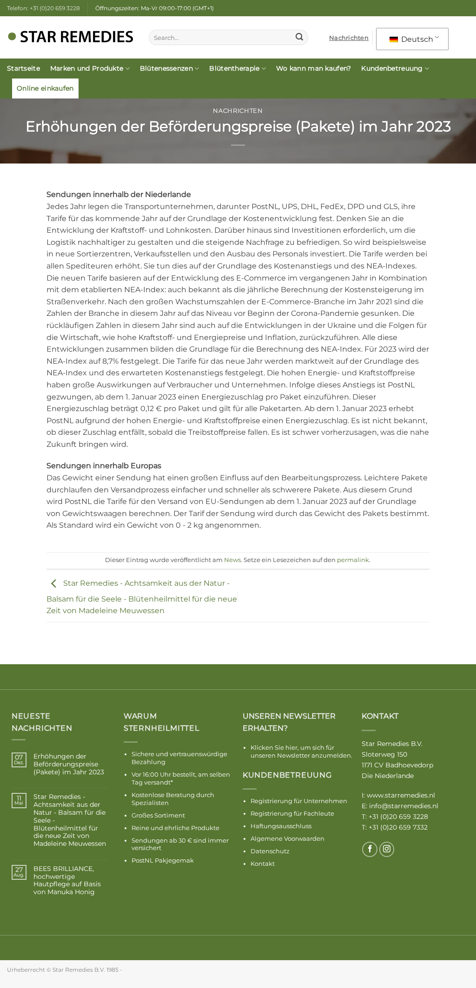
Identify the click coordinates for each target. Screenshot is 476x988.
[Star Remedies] (71, 38)
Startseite (23, 68)
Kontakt (263, 863)
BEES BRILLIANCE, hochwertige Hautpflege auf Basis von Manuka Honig (67, 880)
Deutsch (416, 39)
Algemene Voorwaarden (287, 838)
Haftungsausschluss (281, 826)
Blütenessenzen (166, 68)
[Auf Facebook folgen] (369, 849)
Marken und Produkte (86, 68)
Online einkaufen (45, 88)
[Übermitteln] (299, 38)
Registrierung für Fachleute (292, 813)
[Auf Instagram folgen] (387, 849)
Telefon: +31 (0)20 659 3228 (43, 8)
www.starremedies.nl (401, 795)
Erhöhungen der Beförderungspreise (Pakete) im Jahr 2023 (68, 764)
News (232, 559)
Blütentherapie (234, 68)
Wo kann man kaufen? (313, 68)
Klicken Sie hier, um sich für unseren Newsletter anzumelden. (301, 751)
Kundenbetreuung (392, 68)
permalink (353, 559)
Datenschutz (270, 851)
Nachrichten (349, 37)
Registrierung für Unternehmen (299, 801)
